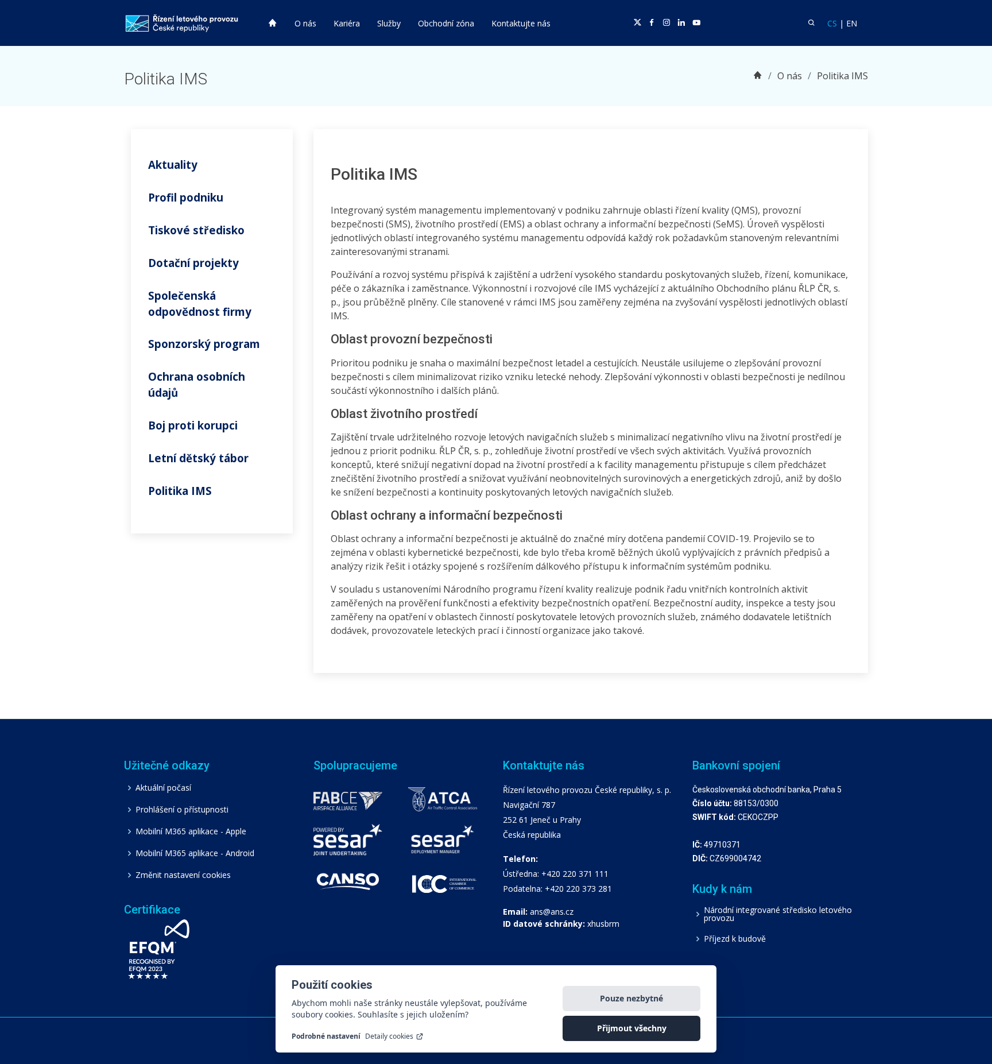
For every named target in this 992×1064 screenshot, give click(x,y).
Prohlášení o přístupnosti (181, 810)
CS (832, 23)
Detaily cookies (389, 1036)
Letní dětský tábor (198, 458)
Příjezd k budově (735, 939)
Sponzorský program (204, 343)
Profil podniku (185, 197)
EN (851, 23)
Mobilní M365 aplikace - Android (194, 853)
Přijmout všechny (631, 1028)
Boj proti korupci (193, 425)
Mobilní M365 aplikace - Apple (190, 831)
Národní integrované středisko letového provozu (778, 914)
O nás (305, 23)
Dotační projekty (193, 263)
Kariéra (347, 23)
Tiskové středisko (196, 230)
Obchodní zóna (446, 23)
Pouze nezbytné (631, 998)
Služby (389, 23)
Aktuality (172, 164)
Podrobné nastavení (326, 1036)
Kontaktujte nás (521, 23)
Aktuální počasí (163, 788)
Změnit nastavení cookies (183, 875)
